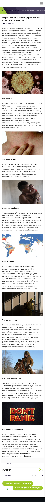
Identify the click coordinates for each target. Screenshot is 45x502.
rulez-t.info (6, 10)
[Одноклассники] (7, 470)
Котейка (8, 475)
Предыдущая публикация (18, 483)
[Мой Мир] (10, 470)
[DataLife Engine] (3, 3)
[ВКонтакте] (4, 470)
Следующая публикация (27, 488)
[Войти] (10, 3)
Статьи (16, 10)
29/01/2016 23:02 (9, 23)
